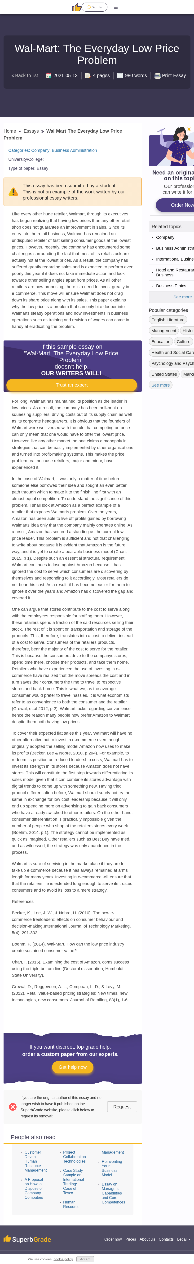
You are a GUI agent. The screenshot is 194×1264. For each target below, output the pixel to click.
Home (11, 131)
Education (160, 341)
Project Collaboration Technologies (74, 1156)
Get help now (73, 1067)
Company (40, 150)
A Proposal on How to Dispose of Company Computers (34, 1188)
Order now (113, 1239)
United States (164, 374)
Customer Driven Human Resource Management (36, 1161)
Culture (183, 341)
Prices (130, 1239)
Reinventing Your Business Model (112, 1168)
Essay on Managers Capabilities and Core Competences (113, 1193)
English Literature (168, 320)
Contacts (166, 1239)
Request (122, 1106)
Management (163, 330)
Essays (32, 131)
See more (160, 385)
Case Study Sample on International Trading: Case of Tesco (73, 1181)
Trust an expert (72, 385)
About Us (147, 1239)
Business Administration (74, 150)
